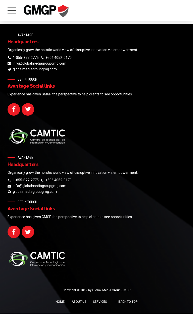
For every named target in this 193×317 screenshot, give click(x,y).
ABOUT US (79, 301)
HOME (60, 301)
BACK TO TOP (127, 301)
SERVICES (100, 301)
